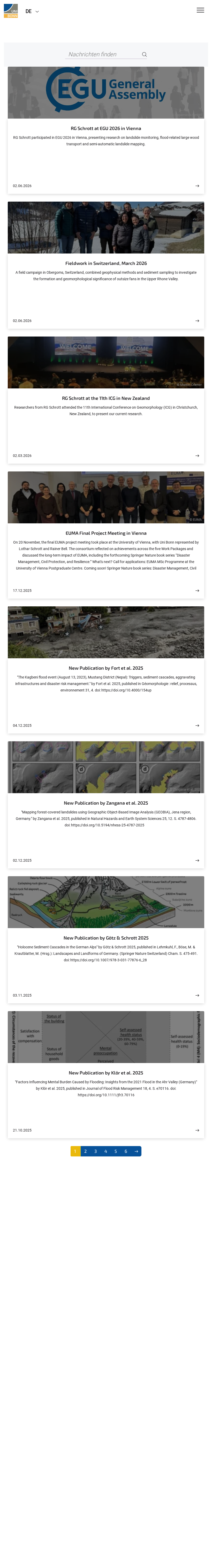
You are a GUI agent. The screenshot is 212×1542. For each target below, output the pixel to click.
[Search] (144, 54)
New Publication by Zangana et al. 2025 (106, 803)
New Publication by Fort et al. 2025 (106, 668)
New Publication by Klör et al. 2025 (106, 1072)
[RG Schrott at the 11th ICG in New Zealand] (197, 455)
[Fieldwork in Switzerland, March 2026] (197, 321)
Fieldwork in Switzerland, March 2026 (106, 263)
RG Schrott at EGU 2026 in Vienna (106, 128)
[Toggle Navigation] (200, 10)
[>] (136, 1151)
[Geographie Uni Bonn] (11, 11)
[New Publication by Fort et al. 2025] (197, 725)
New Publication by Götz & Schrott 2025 (106, 938)
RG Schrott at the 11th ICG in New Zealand (106, 398)
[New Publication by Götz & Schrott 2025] (197, 995)
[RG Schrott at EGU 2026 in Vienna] (197, 186)
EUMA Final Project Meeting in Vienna (106, 533)
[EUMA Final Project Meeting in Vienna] (197, 590)
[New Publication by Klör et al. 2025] (197, 1130)
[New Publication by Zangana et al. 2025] (197, 860)
